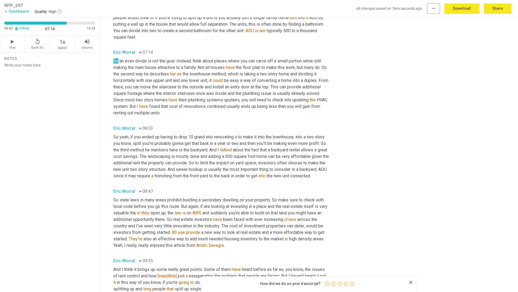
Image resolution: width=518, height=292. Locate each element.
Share (497, 8)
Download (462, 8)
